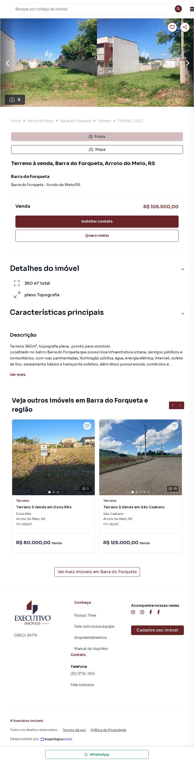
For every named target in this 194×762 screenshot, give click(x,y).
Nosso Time (85, 615)
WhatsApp (99, 754)
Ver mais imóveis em (97, 571)
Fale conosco (82, 684)
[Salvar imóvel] (172, 27)
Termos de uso (74, 730)
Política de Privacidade (108, 730)
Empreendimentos (90, 637)
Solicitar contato (97, 221)
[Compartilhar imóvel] (185, 27)
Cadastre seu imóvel (157, 630)
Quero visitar (97, 235)
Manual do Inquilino (91, 648)
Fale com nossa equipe (94, 626)
